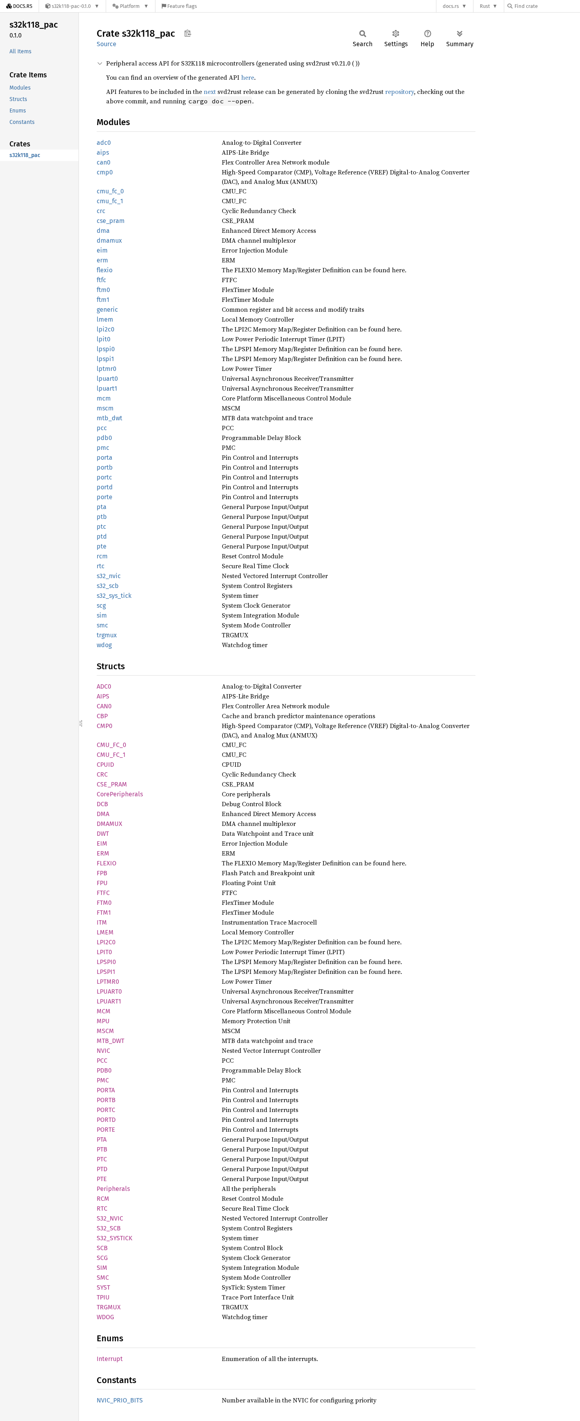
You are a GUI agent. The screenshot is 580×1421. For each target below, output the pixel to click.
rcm (102, 556)
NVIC (103, 1050)
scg (101, 605)
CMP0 (104, 726)
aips (103, 152)
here (247, 77)
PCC (102, 1060)
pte (102, 546)
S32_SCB (109, 1228)
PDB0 (104, 1070)
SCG (102, 1258)
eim (102, 250)
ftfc (101, 280)
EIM (102, 843)
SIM (102, 1267)
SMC (103, 1277)
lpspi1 (105, 359)
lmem (105, 319)
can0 (103, 162)
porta (104, 457)
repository (399, 91)
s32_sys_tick (114, 595)
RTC (102, 1208)
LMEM (105, 932)
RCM (103, 1198)
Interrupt (110, 1359)
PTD (102, 1169)
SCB (102, 1248)
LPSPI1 (106, 971)
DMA (103, 814)
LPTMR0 (108, 981)
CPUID (105, 764)
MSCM (105, 1031)
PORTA (106, 1090)
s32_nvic (109, 576)
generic (107, 309)
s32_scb (108, 586)
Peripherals (113, 1189)
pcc (102, 428)
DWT (103, 833)
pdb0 (104, 438)
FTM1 (104, 912)
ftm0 (103, 290)
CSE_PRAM (112, 784)
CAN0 (104, 706)
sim (102, 615)
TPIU (103, 1297)
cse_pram (111, 221)
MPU (103, 1021)
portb (105, 467)
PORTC (106, 1110)
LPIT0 (104, 952)
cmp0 (105, 172)
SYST (103, 1287)
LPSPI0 (106, 962)
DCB (102, 804)
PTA (102, 1139)
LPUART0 (109, 991)
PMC (103, 1080)
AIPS (103, 696)
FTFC (103, 893)
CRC (102, 774)
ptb (102, 516)
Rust (485, 6)
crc (101, 211)
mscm (105, 408)
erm (102, 260)
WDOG (105, 1317)
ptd (102, 536)
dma (103, 230)
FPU (102, 883)
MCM (103, 1011)
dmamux (109, 240)
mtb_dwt (109, 418)
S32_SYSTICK (114, 1238)
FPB (102, 873)
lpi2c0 (105, 329)
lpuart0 (107, 378)
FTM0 (104, 902)
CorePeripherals (120, 794)
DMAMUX (109, 824)
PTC (102, 1159)
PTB (102, 1149)
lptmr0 (106, 369)
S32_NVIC (110, 1218)
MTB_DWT (110, 1041)
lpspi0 (106, 349)
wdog (104, 645)
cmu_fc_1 (110, 201)
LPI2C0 (106, 942)
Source (106, 44)
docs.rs (451, 6)
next (210, 91)
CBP (102, 716)
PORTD (106, 1119)
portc (104, 477)
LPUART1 (109, 1001)
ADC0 (104, 686)
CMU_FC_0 (111, 745)
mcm (104, 398)
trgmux (107, 635)
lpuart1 (107, 388)
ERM (103, 853)
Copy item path (187, 33)
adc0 (104, 142)
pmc (103, 447)
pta (102, 507)
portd (105, 487)
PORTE (106, 1129)
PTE (102, 1179)
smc (102, 625)
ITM (102, 922)
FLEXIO (106, 863)
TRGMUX (109, 1307)
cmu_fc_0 (110, 191)
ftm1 (103, 299)
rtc (101, 566)
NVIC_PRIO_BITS (120, 1400)
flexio (104, 270)
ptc (101, 526)
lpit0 (103, 339)
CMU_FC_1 (111, 754)
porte (104, 497)
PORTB (106, 1100)
